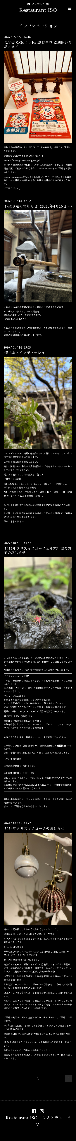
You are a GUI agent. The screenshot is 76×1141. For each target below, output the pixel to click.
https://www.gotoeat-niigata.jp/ (22, 160)
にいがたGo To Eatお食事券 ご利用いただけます (38, 45)
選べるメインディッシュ (24, 353)
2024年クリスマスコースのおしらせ (34, 828)
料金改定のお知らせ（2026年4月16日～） (39, 206)
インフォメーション (38, 26)
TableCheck (47, 1018)
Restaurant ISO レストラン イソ (38, 1121)
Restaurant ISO (38, 10)
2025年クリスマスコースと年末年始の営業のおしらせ (38, 551)
